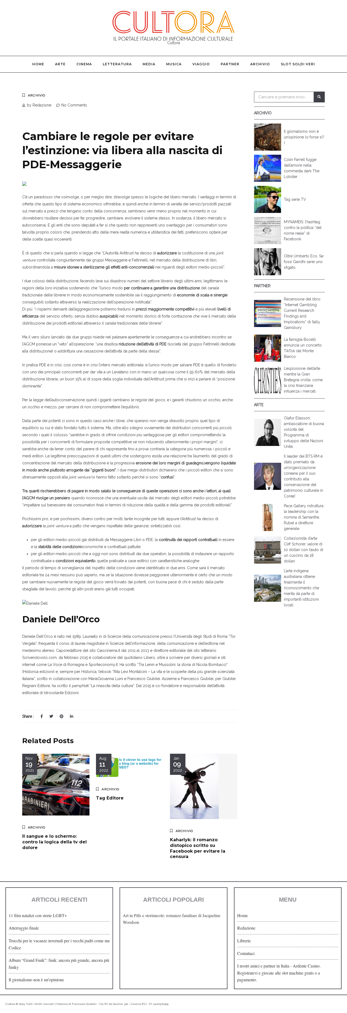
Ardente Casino (306, 966)
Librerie (244, 940)
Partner (230, 64)
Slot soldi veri (298, 64)
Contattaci (246, 953)
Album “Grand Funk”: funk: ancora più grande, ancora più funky (59, 963)
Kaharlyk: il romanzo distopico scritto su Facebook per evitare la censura (197, 848)
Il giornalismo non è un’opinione (36, 979)
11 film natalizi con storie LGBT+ (38, 915)
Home (38, 64)
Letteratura (117, 64)
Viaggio (201, 64)
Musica (174, 64)
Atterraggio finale (24, 928)
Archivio (260, 64)
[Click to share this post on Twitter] (51, 716)
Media (149, 64)
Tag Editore (110, 798)
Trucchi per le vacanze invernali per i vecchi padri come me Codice (59, 944)
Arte (60, 64)
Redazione (246, 928)
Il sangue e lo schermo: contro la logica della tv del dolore (54, 842)
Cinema (84, 64)
